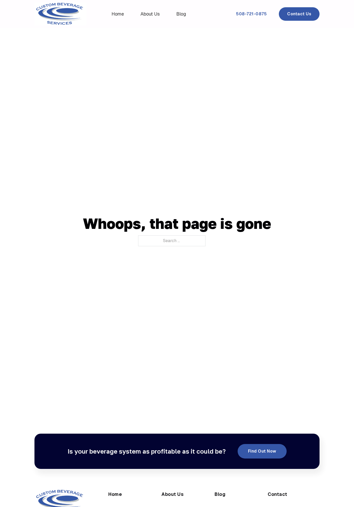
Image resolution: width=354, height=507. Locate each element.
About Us (150, 14)
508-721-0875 (251, 14)
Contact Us (299, 14)
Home (117, 14)
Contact (277, 494)
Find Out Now (262, 451)
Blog (181, 14)
